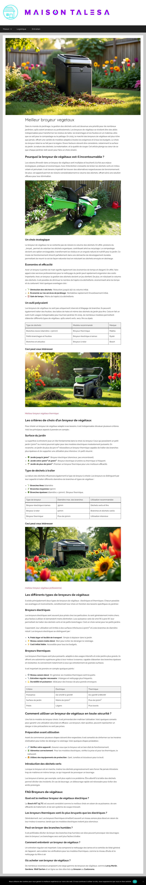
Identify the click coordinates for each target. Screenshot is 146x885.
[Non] (143, 881)
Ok (135, 881)
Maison (6, 29)
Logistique (21, 29)
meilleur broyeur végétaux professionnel (43, 588)
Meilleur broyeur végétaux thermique (42, 413)
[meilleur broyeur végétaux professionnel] (73, 555)
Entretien (36, 29)
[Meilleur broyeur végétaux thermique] (73, 380)
